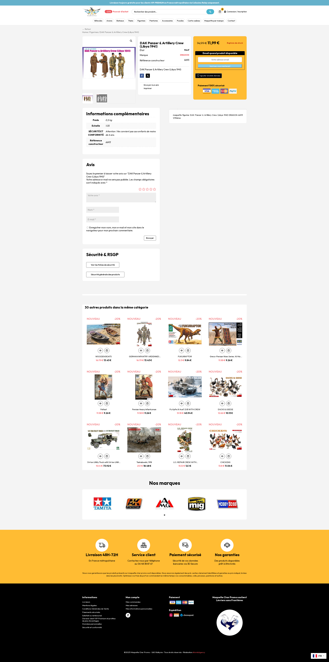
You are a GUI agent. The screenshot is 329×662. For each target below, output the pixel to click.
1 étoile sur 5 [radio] (140, 189)
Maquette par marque (214, 20)
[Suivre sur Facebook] (142, 76)
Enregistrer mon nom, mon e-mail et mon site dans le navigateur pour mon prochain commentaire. (115, 229)
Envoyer (150, 238)
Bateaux (120, 20)
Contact (231, 20)
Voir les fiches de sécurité (103, 265)
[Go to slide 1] (164, 515)
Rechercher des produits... (145, 11)
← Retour (86, 29)
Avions (109, 20)
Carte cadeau (194, 20)
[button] (131, 41)
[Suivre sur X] (148, 76)
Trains (130, 20)
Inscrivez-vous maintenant (220, 66)
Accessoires (167, 20)
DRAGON (184, 55)
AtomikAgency (199, 652)
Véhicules (98, 20)
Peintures (153, 20)
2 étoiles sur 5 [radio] (143, 189)
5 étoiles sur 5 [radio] (154, 189)
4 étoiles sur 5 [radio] (150, 189)
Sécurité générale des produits (105, 274)
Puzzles (180, 20)
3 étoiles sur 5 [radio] (147, 189)
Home (85, 32)
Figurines (141, 20)
